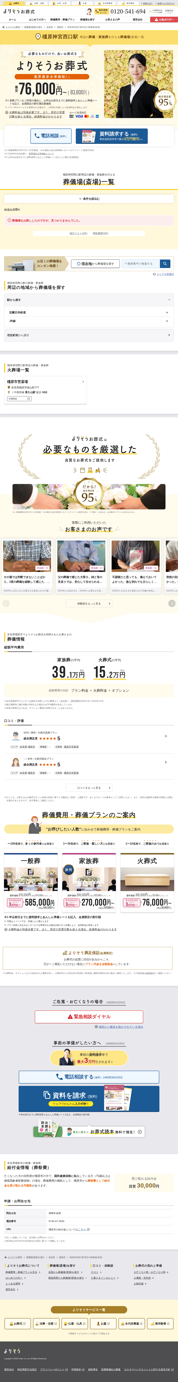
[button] (35, 114)
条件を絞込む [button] (91, 198)
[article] (89, 740)
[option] (23, 1272)
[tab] (14, 3)
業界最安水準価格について (41, 154)
